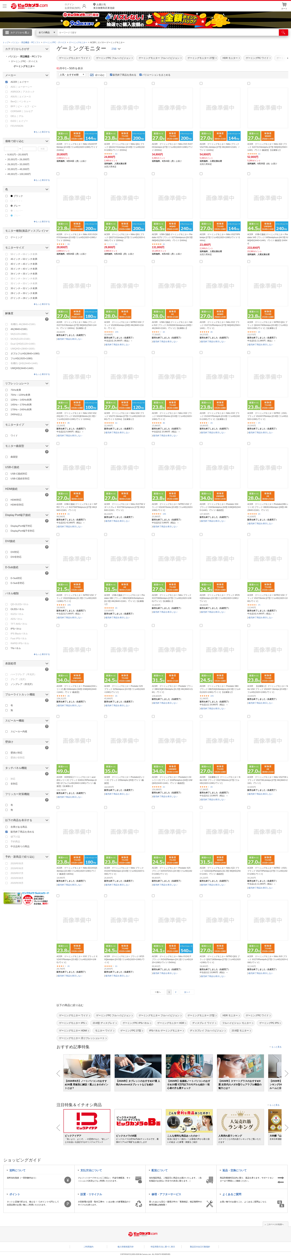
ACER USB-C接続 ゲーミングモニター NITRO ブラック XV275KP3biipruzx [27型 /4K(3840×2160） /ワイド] (77, 507)
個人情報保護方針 (126, 1247)
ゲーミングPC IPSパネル (136, 1023)
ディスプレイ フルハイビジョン (207, 1030)
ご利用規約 (88, 1247)
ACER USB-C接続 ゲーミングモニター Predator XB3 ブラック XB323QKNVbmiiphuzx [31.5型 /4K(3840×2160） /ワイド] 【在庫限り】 (124, 599)
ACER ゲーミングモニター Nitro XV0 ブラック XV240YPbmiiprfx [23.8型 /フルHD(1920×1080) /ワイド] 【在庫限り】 (220, 416)
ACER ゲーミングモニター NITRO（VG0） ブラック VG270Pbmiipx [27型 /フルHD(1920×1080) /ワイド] (267, 871)
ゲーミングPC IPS (269, 1023)
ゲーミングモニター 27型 (201, 58)
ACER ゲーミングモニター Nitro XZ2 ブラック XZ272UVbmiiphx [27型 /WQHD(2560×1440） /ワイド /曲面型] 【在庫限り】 (267, 147)
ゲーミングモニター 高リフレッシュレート (82, 1038)
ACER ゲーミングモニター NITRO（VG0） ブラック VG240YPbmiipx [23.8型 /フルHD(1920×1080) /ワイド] (267, 416)
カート (284, 8)
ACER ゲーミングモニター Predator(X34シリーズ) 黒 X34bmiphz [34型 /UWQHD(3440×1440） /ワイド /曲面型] (77, 689)
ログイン (73, 38)
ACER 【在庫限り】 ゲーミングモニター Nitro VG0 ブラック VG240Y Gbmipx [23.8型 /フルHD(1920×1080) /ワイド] (267, 689)
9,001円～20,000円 (17, 154)
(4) (212, 332)
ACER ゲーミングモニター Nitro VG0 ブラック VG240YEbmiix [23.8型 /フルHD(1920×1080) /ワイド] (172, 416)
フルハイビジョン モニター (236, 1023)
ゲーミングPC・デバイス (24, 61)
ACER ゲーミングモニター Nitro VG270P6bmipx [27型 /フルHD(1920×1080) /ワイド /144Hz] (220, 237)
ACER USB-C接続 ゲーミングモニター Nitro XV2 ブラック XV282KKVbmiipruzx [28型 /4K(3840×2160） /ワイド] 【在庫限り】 (172, 325)
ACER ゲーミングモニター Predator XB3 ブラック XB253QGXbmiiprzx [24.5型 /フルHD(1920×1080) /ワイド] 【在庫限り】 (220, 689)
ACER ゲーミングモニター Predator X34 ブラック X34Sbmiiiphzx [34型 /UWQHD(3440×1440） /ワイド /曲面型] (220, 507)
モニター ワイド (103, 1030)
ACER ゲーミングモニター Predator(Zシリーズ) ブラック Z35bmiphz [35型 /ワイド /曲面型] (124, 780)
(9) (69, 423)
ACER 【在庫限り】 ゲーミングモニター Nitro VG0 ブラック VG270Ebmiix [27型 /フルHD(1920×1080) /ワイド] (220, 780)
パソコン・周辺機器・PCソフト (25, 56)
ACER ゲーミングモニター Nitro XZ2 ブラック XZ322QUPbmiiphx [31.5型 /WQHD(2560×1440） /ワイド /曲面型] (220, 871)
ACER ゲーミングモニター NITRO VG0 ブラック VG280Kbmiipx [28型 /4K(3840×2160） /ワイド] (124, 325)
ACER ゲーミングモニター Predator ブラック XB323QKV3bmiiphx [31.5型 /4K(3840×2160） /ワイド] (172, 689)
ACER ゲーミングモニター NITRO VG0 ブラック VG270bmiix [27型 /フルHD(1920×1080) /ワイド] (267, 598)
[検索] (283, 32)
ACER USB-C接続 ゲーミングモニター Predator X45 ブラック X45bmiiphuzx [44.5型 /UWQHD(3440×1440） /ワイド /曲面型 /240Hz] (267, 239)
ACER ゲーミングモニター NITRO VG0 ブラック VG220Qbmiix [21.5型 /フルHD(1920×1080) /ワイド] (76, 598)
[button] (278, 58)
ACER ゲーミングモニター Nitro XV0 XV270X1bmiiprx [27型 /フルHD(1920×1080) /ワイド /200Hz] (172, 147)
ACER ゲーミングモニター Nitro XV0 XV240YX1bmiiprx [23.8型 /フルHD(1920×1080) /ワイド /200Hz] (77, 237)
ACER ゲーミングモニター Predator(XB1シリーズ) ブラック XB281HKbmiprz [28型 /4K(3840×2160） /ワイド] (267, 507)
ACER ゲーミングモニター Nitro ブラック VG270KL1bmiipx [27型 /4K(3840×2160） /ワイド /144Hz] (219, 147)
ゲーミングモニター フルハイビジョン (159, 58)
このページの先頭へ (275, 1224)
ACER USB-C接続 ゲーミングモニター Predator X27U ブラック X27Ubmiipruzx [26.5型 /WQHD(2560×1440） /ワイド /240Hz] (172, 237)
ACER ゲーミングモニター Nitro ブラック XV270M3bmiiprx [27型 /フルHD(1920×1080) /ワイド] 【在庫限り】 (171, 598)
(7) (259, 423)
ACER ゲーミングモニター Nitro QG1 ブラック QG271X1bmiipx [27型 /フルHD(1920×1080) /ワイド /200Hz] (124, 237)
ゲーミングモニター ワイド (73, 58)
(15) (116, 332)
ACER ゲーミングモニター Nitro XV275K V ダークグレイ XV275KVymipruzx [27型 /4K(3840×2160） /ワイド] (124, 507)
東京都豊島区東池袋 (104, 6)
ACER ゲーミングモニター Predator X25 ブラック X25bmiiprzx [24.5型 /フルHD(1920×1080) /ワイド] (124, 689)
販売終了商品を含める (124, 74)
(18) (164, 514)
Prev (58, 1073)
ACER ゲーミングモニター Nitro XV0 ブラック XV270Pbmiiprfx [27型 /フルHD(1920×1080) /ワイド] (267, 959)
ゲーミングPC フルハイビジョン (113, 58)
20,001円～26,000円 (18, 159)
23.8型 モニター (240, 1030)
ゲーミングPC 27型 (130, 1030)
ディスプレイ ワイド (203, 1023)
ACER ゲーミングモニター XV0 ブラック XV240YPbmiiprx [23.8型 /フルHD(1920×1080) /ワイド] (77, 959)
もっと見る (276, 1047)
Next (286, 1073)
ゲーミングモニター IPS (72, 1023)
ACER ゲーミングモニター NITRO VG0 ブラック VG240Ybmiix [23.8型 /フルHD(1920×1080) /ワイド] (172, 507)
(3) (212, 423)
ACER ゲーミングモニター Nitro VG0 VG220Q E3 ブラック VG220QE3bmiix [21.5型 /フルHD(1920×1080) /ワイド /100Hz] (76, 416)
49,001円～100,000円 (19, 174)
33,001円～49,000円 (18, 169)
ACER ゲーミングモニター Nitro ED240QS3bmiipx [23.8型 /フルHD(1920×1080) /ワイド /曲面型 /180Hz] (77, 871)
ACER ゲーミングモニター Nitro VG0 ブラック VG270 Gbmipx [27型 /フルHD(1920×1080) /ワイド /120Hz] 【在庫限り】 (124, 416)
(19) (69, 605)
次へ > (187, 992)
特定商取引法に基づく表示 (163, 1247)
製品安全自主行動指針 (200, 1247)
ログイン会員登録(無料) (72, 6)
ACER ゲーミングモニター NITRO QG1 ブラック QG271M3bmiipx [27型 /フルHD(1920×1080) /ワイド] (220, 959)
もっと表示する (43, 132)
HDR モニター (230, 58)
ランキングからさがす (132, 37)
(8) (164, 423)
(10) (212, 696)
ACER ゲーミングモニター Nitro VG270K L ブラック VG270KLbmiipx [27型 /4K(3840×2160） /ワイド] (267, 780)
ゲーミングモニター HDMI (73, 1030)
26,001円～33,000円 (18, 164)
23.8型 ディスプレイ (104, 1023)
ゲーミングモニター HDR (170, 1023)
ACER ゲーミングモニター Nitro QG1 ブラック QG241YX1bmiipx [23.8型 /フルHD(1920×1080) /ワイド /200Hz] (124, 147)
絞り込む (100, 75)
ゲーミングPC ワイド (257, 58)
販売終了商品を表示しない (70, 339)
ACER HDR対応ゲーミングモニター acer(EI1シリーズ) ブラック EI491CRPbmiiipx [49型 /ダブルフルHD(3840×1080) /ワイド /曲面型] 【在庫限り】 (77, 781)
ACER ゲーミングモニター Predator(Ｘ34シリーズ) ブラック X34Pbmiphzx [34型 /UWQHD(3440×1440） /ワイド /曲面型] (172, 780)
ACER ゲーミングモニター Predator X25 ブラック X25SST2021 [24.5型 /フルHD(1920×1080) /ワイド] (172, 871)
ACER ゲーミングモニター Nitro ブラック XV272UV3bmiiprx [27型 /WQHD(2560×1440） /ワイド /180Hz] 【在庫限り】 (76, 325)
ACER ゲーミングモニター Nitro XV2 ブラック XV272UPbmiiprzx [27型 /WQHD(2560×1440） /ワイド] (220, 325)
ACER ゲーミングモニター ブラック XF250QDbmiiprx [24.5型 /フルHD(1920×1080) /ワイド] (220, 598)
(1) (116, 154)
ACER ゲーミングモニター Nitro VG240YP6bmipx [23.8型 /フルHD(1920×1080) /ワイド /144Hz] (77, 147)
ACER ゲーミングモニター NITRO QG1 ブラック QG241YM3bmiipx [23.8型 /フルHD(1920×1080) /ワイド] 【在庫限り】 (267, 325)
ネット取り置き (189, 37)
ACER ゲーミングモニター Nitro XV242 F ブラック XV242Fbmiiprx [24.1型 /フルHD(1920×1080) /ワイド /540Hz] (172, 959)
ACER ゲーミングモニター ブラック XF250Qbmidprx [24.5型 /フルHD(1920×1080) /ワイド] (124, 959)
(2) (164, 332)
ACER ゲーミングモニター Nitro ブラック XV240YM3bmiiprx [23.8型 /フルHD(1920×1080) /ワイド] (124, 871)
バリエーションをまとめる (156, 74)
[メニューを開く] (5, 6)
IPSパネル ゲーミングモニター (165, 1030)
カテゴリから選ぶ (19, 32)
